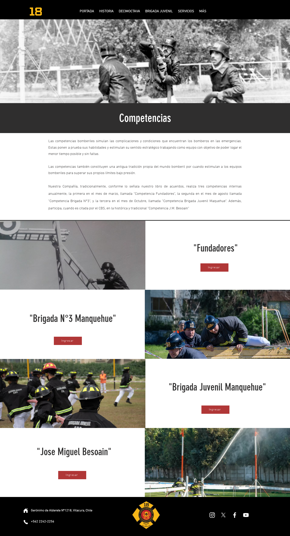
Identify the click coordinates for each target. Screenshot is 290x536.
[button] (129, 11)
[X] (223, 515)
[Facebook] (234, 515)
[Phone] (25, 522)
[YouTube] (246, 515)
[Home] (26, 510)
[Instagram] (212, 515)
